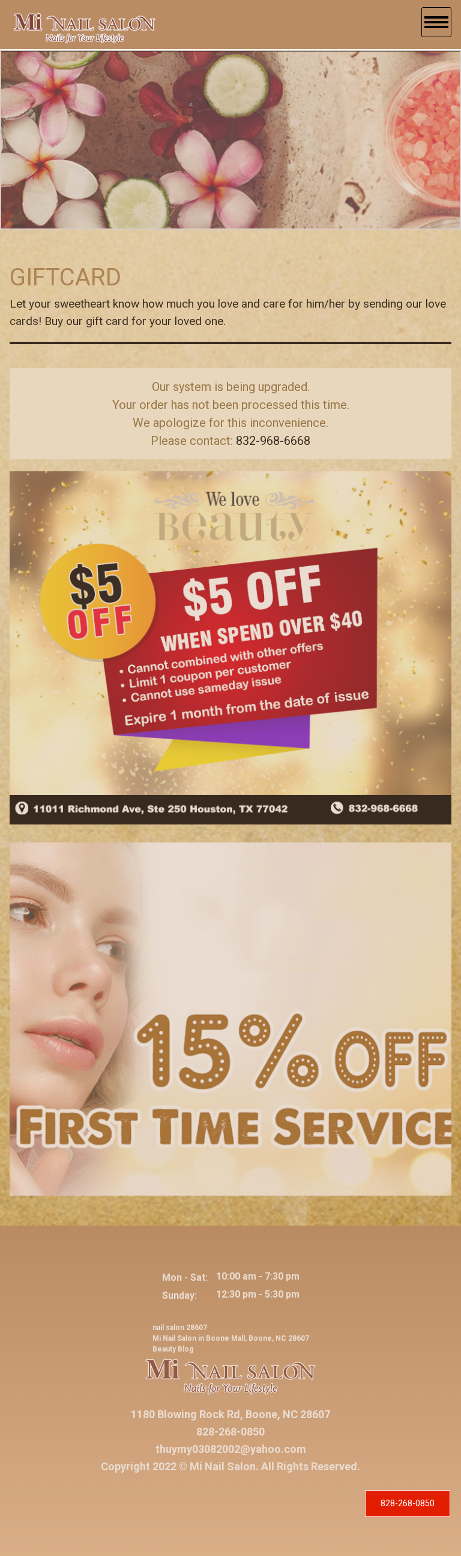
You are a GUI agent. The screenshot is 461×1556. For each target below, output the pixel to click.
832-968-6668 (273, 441)
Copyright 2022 (138, 1466)
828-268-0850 (408, 1503)
